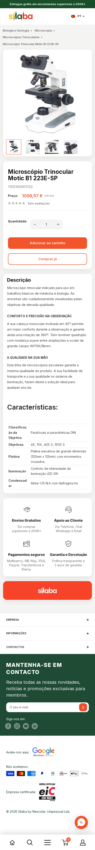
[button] (81, 822)
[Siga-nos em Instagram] (17, 726)
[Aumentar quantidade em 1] (58, 224)
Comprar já (47, 259)
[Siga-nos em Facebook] (8, 726)
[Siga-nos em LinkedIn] (35, 726)
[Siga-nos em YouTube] (26, 726)
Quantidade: (17, 221)
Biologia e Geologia (16, 30)
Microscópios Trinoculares (21, 37)
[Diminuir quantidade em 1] (34, 224)
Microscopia (43, 30)
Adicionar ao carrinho (47, 243)
